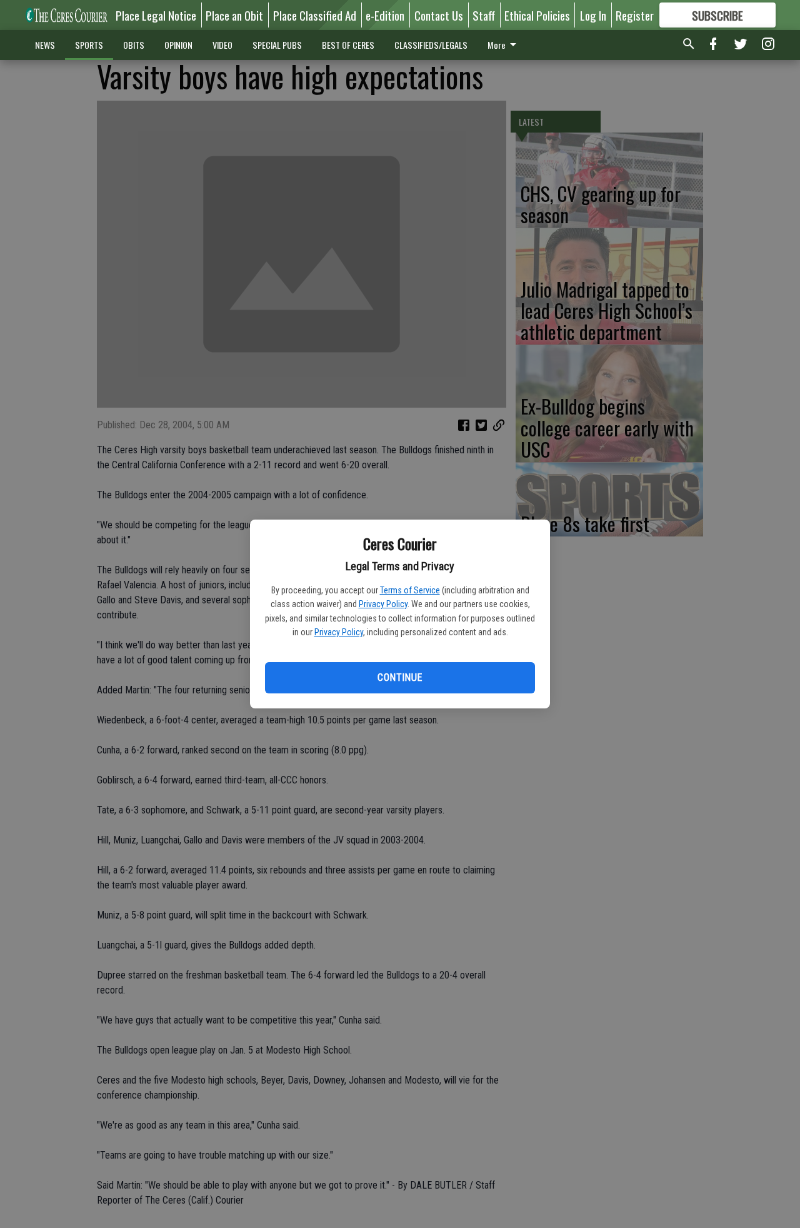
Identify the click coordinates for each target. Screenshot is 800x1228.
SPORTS (89, 44)
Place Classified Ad (314, 15)
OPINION (178, 44)
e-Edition (385, 15)
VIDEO (222, 44)
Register (635, 15)
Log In (593, 15)
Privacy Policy (383, 604)
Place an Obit (234, 15)
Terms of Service (410, 590)
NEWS (45, 44)
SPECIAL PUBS (277, 44)
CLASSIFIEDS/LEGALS (431, 44)
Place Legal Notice (156, 15)
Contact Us (438, 15)
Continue (400, 677)
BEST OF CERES (348, 44)
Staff (483, 15)
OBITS (133, 44)
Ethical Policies (537, 15)
